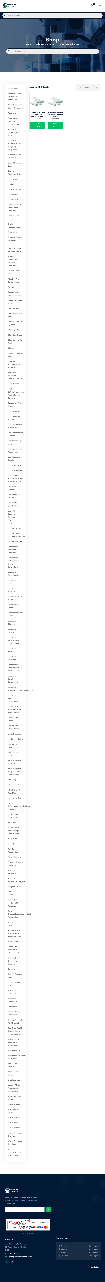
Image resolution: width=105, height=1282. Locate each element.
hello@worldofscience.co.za (20, 1257)
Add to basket (37, 125)
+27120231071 (14, 1254)
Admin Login (96, 1267)
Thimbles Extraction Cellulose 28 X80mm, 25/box (37, 114)
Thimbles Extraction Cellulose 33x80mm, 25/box (55, 114)
